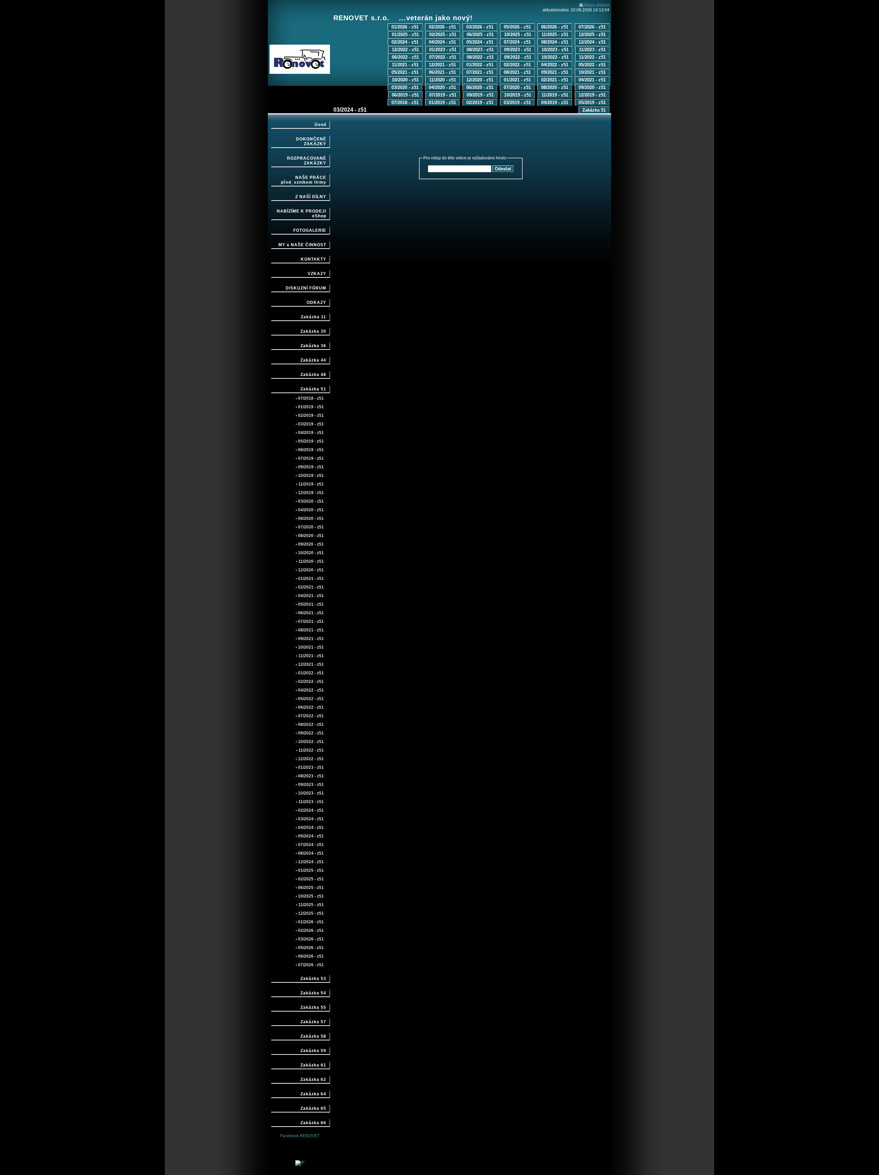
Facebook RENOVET (300, 1135)
